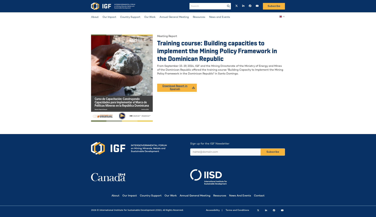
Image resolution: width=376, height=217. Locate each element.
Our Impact (109, 17)
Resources (199, 17)
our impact (129, 195)
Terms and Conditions (237, 210)
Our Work (150, 17)
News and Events (219, 17)
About (95, 17)
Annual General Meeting (174, 17)
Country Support (130, 17)
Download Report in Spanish (174, 88)
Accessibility (213, 210)
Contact (259, 195)
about (115, 195)
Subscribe (274, 6)
